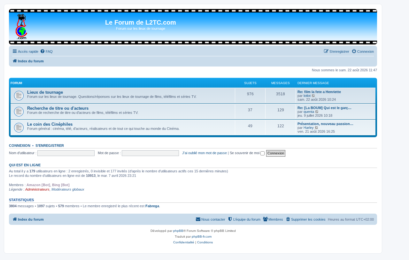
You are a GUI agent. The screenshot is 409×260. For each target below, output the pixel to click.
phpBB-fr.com (202, 236)
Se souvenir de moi (245, 153)
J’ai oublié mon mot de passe (204, 153)
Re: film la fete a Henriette (319, 92)
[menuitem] (46, 51)
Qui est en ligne (25, 165)
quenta (309, 112)
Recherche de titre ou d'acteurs (58, 108)
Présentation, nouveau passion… (325, 124)
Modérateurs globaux (67, 189)
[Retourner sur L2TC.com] (22, 25)
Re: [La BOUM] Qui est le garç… (324, 108)
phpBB (178, 230)
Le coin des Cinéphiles (50, 124)
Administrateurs (37, 189)
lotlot (307, 96)
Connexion (19, 145)
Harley (309, 128)
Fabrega (152, 206)
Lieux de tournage (45, 92)
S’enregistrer (49, 145)
